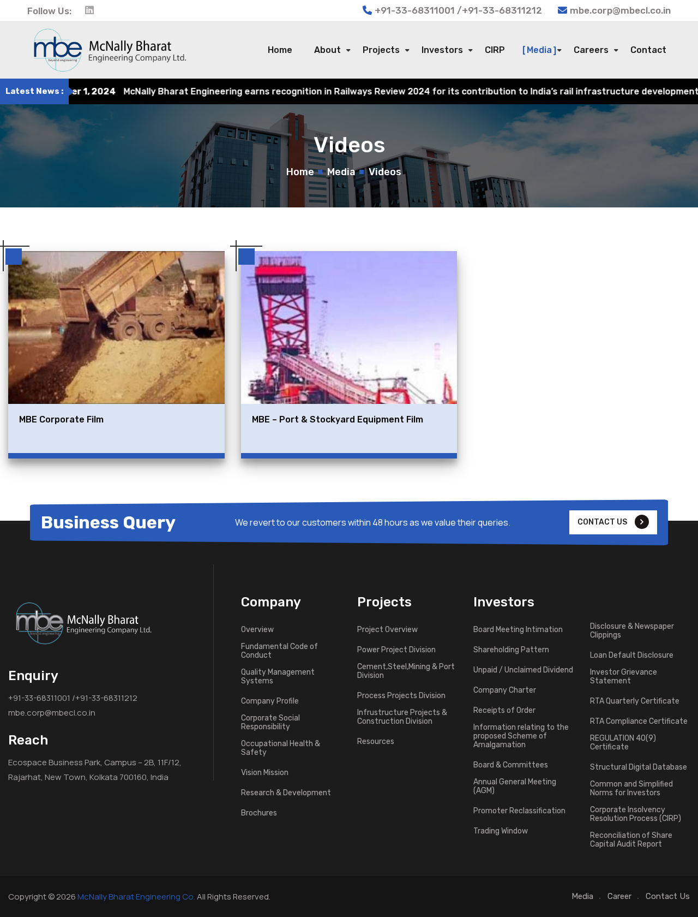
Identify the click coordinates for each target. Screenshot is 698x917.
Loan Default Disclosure (631, 655)
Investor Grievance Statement (623, 677)
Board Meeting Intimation (518, 630)
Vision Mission (264, 773)
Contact (648, 50)
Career (619, 896)
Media (539, 50)
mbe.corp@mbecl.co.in (620, 10)
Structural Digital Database (638, 767)
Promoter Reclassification (519, 811)
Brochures (259, 813)
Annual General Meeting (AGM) (514, 786)
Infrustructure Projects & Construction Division (402, 717)
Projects (381, 50)
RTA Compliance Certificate (639, 721)
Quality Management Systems (278, 677)
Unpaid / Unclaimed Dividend (523, 670)
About (327, 50)
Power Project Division (396, 650)
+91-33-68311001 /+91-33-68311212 (72, 698)
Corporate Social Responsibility (270, 722)
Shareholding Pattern (511, 650)
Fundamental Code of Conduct (279, 651)
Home (280, 50)
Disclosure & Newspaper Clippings (632, 631)
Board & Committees (510, 765)
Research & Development (286, 793)
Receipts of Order (504, 710)
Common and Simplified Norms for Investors (631, 788)
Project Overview (387, 630)
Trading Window (500, 831)
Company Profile (270, 701)
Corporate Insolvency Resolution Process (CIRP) (635, 814)
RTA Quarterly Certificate (634, 701)
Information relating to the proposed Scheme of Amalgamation (521, 736)
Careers (591, 50)
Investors (442, 50)
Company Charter (504, 690)
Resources (375, 741)
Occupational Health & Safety (280, 748)
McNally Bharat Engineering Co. (136, 896)
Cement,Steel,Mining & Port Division (406, 671)
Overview (257, 630)
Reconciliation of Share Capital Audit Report (631, 840)
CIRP (495, 50)
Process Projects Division (401, 696)
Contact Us (668, 896)
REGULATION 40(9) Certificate (623, 743)
